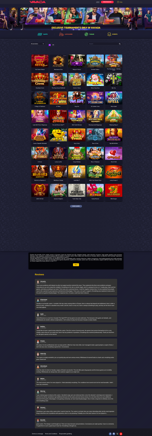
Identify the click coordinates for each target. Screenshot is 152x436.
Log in (97, 2)
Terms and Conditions (51, 433)
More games (76, 206)
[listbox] (37, 43)
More (76, 264)
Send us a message (37, 433)
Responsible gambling (65, 433)
